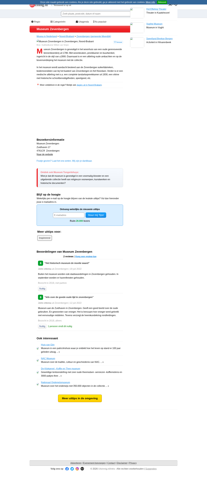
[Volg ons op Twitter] (72, 469)
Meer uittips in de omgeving (80, 398)
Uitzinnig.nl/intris (106, 469)
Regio (37, 22)
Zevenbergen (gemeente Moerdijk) (93, 36)
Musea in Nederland (47, 36)
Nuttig (42, 288)
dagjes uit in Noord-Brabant (89, 85)
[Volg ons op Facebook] (67, 469)
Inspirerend (44, 238)
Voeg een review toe (85, 256)
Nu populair (100, 22)
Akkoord (162, 2)
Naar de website (45, 154)
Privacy (133, 463)
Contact (111, 463)
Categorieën (59, 22)
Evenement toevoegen (94, 463)
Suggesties (151, 469)
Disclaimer (122, 463)
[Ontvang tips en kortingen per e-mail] (82, 469)
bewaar (119, 42)
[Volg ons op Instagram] (77, 469)
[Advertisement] (60, 115)
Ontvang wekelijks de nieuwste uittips (80, 209)
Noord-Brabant (66, 36)
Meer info (150, 2)
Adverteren (75, 463)
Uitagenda (83, 22)
